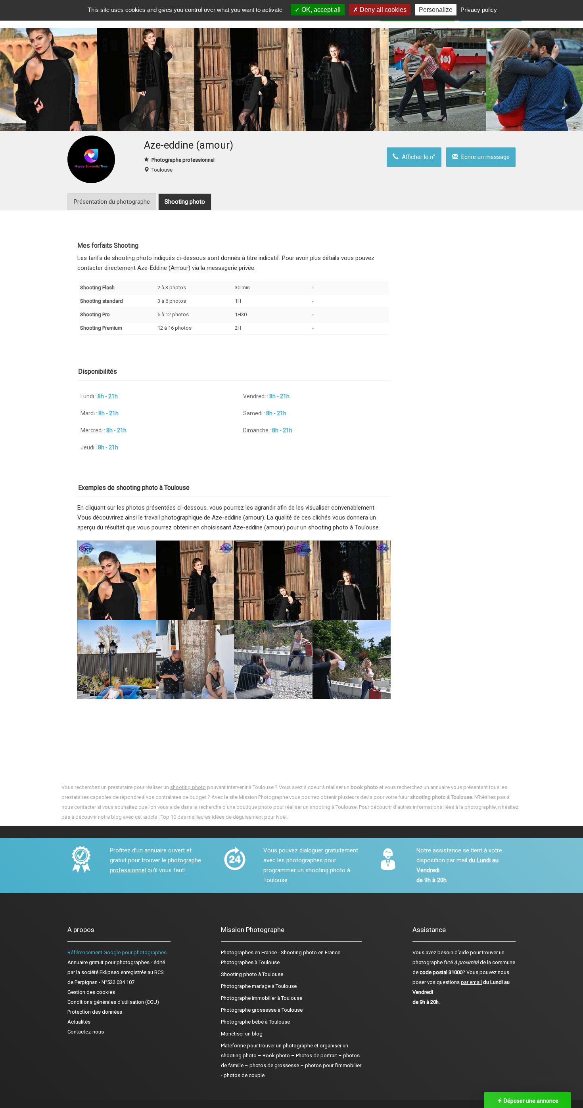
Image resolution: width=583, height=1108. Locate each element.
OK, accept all (320, 9)
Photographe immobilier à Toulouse (261, 998)
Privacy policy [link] (478, 9)
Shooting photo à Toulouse (252, 974)
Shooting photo (185, 201)
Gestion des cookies (91, 992)
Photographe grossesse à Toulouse (262, 1010)
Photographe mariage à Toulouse (259, 986)
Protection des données (94, 1012)
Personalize (436, 9)
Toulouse (162, 170)
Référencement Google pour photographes (117, 952)
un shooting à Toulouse (330, 807)
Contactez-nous (85, 1032)
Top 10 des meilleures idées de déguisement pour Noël (224, 817)
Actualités (78, 1022)
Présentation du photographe (112, 201)
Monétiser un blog (242, 1034)
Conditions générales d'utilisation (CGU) (113, 1002)
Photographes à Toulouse (250, 962)
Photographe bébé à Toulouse (255, 1022)
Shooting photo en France (310, 952)
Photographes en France (249, 952)
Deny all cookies (382, 9)
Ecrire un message (484, 156)
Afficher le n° (417, 156)
